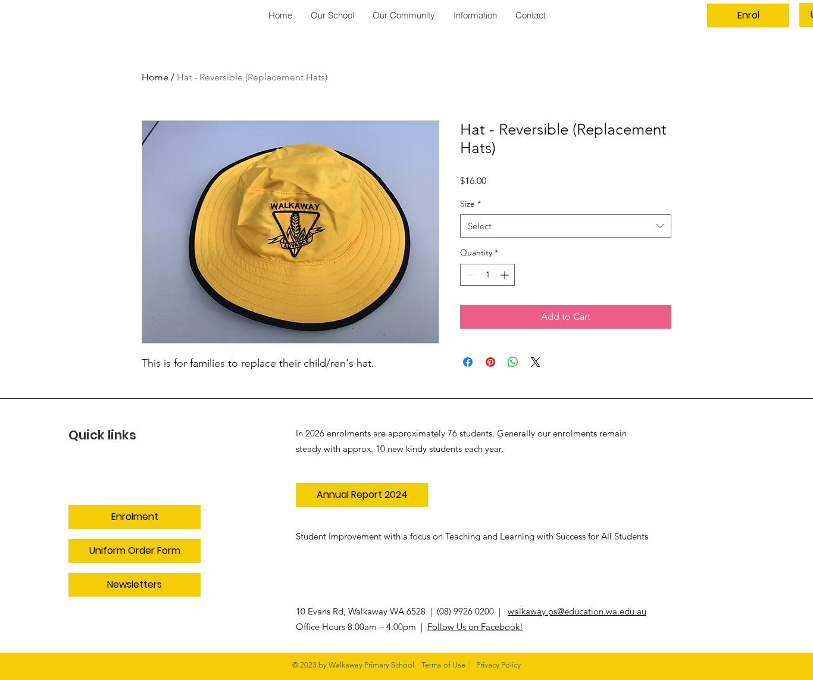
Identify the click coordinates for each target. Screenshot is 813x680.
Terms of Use (443, 664)
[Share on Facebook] (468, 362)
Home (155, 77)
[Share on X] (536, 362)
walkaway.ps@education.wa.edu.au (577, 611)
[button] (403, 15)
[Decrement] (469, 274)
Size (470, 203)
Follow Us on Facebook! (475, 626)
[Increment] (505, 274)
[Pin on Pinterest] (490, 362)
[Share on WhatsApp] (513, 362)
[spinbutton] (487, 274)
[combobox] (565, 226)
